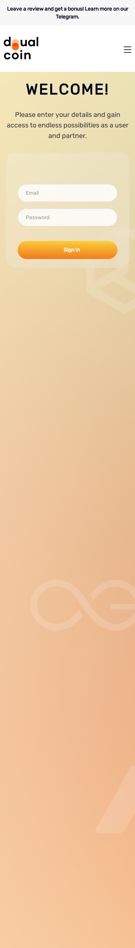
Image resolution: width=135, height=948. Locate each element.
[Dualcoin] (21, 58)
